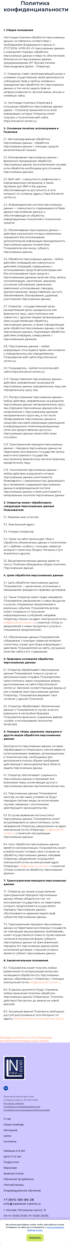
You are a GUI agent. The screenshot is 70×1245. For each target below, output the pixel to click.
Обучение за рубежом (19, 1179)
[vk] (6, 1088)
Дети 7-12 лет (12, 1156)
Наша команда (14, 1124)
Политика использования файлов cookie (27, 1110)
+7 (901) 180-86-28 (19, 1199)
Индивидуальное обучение (22, 1190)
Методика (10, 1130)
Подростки (11, 1162)
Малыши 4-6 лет (14, 1150)
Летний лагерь (14, 1184)
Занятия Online (14, 1173)
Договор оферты (14, 1103)
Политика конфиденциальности (22, 1106)
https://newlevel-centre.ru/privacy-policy (38, 1018)
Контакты (10, 1141)
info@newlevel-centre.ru (19, 622)
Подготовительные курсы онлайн (28, 1040)
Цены (7, 1135)
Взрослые (10, 1167)
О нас (7, 1118)
